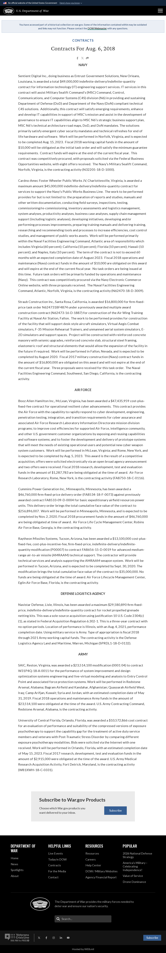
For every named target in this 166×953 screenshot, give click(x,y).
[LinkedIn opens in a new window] (61, 937)
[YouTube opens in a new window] (68, 937)
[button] (160, 10)
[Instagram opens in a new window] (53, 937)
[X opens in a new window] (39, 937)
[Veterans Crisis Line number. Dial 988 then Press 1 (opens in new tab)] (17, 938)
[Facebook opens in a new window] (46, 937)
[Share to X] (82, 58)
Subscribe (115, 810)
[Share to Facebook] (78, 58)
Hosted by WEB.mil (83, 949)
